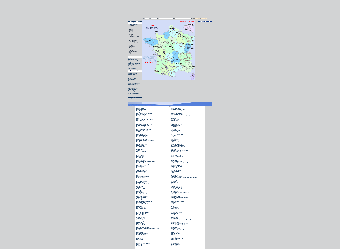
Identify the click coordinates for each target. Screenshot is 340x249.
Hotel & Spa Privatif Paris (142, 157)
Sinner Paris (139, 244)
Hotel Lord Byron (175, 232)
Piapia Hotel (173, 135)
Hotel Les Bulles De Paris (176, 165)
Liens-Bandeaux (132, 98)
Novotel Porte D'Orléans (142, 233)
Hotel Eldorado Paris (141, 208)
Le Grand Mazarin (140, 216)
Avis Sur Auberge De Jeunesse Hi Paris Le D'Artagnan (183, 219)
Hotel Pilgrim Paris (175, 138)
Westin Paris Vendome (141, 224)
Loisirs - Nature (131, 77)
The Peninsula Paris (175, 121)
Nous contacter (131, 100)
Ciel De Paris (139, 222)
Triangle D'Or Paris (140, 218)
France (135, 22)
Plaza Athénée (139, 123)
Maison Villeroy (174, 226)
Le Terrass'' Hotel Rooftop (142, 212)
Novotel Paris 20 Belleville (176, 124)
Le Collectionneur (140, 146)
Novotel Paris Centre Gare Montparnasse (145, 193)
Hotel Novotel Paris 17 (141, 207)
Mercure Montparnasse (141, 226)
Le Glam (172, 169)
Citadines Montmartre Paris (177, 238)
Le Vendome (139, 195)
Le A (172, 157)
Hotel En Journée (140, 108)
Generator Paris (140, 166)
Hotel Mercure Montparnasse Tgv (144, 201)
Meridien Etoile (174, 160)
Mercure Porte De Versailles (142, 227)
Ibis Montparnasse (140, 202)
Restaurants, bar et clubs (134, 83)
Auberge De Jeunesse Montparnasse (144, 119)
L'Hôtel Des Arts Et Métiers (142, 176)
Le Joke (172, 206)
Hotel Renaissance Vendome (177, 201)
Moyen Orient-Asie (132, 64)
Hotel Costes (174, 195)
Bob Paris (173, 116)
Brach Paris (173, 149)
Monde (135, 57)
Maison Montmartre (175, 228)
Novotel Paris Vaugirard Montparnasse (145, 140)
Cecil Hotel (138, 131)
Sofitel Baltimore (140, 240)
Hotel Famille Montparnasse (142, 196)
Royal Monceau (140, 232)
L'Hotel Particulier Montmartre (143, 243)
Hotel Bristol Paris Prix (176, 178)
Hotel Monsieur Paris (175, 125)
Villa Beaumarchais (175, 243)
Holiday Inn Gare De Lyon (176, 186)
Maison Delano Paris (175, 198)
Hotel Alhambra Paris (141, 114)
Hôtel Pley (138, 229)
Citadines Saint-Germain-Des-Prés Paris (180, 224)
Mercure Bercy (174, 209)
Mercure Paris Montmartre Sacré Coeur (179, 110)
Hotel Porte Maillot (140, 214)
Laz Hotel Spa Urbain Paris (142, 128)
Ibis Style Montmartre (175, 139)
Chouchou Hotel (140, 156)
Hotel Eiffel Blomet (175, 126)
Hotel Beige (173, 216)
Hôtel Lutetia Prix (140, 120)
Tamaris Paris (174, 227)
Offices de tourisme (133, 24)
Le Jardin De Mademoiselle (142, 138)
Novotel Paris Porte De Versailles (143, 129)
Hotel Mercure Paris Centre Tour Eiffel (179, 229)
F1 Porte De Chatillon (141, 234)
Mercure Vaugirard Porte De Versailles (179, 223)
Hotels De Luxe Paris (141, 134)
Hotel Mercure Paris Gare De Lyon (178, 146)
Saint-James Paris (175, 119)
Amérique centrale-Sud (133, 60)
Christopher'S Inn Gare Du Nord (178, 109)
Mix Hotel (173, 147)
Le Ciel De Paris (140, 245)
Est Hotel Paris (174, 140)
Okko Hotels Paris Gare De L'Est (143, 203)
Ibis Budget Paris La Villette (177, 114)
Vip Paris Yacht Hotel (175, 196)
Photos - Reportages (133, 80)
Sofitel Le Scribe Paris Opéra (177, 188)
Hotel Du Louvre (174, 120)
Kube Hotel (173, 202)
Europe (130, 58)
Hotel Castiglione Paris (141, 213)
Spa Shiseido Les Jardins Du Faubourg (180, 192)
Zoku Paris (138, 187)
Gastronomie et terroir (133, 82)
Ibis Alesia (173, 183)
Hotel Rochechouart (141, 151)
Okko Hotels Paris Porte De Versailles (179, 150)
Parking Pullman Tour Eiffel (142, 125)
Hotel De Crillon (174, 167)
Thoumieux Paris (174, 182)
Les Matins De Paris (175, 131)
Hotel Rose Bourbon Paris (142, 235)
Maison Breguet (174, 159)
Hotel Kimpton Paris (175, 130)
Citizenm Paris (139, 219)
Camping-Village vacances (134, 90)
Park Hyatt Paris (140, 192)
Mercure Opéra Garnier (141, 204)
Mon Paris (138, 211)
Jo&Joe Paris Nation (141, 217)
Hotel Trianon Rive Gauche (142, 136)
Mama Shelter (139, 110)
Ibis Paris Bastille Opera (176, 128)
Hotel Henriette (174, 239)
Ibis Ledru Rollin (140, 198)
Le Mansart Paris (174, 175)
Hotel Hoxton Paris (140, 160)
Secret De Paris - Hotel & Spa (177, 145)
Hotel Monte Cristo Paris (176, 190)
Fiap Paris (173, 214)
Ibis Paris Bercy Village (141, 133)
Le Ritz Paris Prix (140, 155)
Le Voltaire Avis (174, 172)
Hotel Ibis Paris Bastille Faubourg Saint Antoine (147, 228)
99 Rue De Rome (174, 191)
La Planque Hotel (140, 238)
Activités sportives (132, 78)
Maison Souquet (174, 180)
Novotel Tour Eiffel (140, 154)
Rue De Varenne (174, 164)
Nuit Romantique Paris (141, 185)
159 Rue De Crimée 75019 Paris (143, 173)
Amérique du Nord (132, 59)
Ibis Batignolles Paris (141, 190)
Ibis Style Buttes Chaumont (142, 112)
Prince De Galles (140, 223)
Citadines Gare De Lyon (176, 166)
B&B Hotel (138, 175)
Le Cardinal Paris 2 (140, 178)
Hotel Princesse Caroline (176, 212)
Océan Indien (131, 67)
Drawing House (140, 149)
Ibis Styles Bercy (140, 121)
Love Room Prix (140, 145)
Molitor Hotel (139, 206)
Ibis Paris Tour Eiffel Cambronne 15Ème (145, 161)
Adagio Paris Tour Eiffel (141, 159)
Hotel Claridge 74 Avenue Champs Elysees (180, 162)
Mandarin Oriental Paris (176, 151)
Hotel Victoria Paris (175, 242)
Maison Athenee (174, 217)
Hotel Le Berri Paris (175, 208)
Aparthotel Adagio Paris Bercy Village (179, 197)
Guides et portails (132, 73)
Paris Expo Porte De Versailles (143, 183)
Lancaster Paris (174, 213)
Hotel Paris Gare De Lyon (142, 130)
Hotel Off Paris (139, 230)
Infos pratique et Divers (133, 93)
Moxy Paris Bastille (140, 147)
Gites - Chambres (132, 89)
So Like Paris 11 (174, 207)
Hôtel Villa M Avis (175, 222)
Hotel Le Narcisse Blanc (141, 144)
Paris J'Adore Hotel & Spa (142, 169)
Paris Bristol (139, 141)
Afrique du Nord (132, 62)
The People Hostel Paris (141, 170)
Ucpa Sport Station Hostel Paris (143, 237)
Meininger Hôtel (140, 209)
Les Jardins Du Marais (141, 247)
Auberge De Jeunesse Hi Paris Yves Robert (180, 123)
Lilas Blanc (138, 242)
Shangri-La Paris (140, 182)
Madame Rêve (139, 199)
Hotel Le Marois (174, 112)
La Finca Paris (174, 199)
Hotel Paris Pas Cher (141, 115)
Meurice (138, 118)
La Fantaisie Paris (140, 177)
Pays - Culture (131, 79)
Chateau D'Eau (139, 186)
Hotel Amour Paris (140, 152)
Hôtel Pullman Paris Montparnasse (144, 113)
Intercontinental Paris (141, 126)
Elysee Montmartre (140, 142)
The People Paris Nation (142, 188)
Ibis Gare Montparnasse (176, 161)
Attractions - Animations (134, 75)
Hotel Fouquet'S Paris (176, 108)
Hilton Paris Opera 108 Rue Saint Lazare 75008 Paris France (184, 177)
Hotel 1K (173, 203)
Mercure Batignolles (175, 244)
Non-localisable (132, 68)
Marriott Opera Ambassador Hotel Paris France (181, 115)
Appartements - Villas (133, 88)
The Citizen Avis (174, 218)
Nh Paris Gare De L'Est (176, 155)
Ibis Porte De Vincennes (176, 144)
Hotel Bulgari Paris (175, 204)
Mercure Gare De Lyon (141, 181)
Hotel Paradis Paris (175, 235)
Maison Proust (174, 221)
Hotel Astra (173, 136)
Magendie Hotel (174, 230)
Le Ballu (172, 185)
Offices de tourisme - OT (134, 72)
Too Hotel (138, 150)
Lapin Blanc (173, 211)
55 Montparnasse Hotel (176, 240)
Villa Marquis (173, 181)
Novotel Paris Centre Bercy (142, 164)
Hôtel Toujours (139, 239)
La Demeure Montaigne (176, 233)
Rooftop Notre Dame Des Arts (143, 180)
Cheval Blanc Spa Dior (141, 139)
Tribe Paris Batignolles (141, 221)
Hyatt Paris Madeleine (141, 162)
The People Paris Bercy (141, 197)
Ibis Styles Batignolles (176, 170)
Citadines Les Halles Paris (177, 173)
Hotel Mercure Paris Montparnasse (178, 133)
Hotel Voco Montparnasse (176, 187)
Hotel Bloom (139, 191)
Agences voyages (132, 74)
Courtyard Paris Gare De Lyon (177, 142)
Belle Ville (173, 234)
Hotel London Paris (175, 171)
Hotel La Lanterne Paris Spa (177, 156)
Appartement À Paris (141, 165)
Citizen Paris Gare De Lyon (177, 134)
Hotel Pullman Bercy (141, 171)
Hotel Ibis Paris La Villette (176, 113)
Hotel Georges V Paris (141, 109)
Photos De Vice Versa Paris (177, 152)
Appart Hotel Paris (140, 116)
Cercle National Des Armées (177, 154)
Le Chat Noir (173, 118)
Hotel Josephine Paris (176, 237)
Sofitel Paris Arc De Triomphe (177, 141)
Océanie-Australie (132, 65)
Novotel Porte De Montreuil (177, 176)
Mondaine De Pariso (141, 167)
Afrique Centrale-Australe (134, 63)
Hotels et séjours (132, 87)
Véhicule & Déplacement (134, 92)
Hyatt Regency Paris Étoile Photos (144, 124)
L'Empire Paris (174, 245)
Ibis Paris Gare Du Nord (176, 193)
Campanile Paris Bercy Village (143, 172)
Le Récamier (173, 129)
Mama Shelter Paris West (142, 135)
